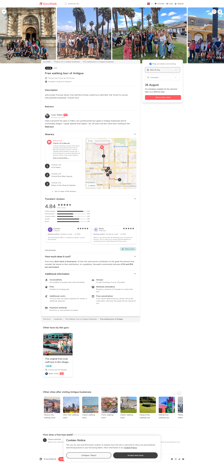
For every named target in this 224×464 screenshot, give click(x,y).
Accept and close (135, 455)
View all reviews (50, 250)
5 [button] (110, 172)
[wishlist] (214, 11)
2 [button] (106, 170)
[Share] (219, 11)
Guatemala (58, 319)
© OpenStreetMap (128, 186)
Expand (92, 186)
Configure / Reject (88, 455)
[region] (110, 163)
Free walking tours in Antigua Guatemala (98, 62)
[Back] (4, 11)
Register (181, 4)
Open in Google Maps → (61, 158)
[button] (102, 147)
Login (171, 4)
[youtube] (183, 459)
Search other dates (163, 97)
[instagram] (175, 459)
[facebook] (172, 459)
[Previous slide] (5, 35)
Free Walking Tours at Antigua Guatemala (81, 319)
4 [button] (108, 168)
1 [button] (103, 156)
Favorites (161, 4)
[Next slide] (218, 35)
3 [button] (107, 175)
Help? (62, 459)
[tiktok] (179, 459)
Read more (49, 106)
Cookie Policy (130, 447)
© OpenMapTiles (116, 186)
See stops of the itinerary (65, 191)
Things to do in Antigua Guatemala (67, 62)
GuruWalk (47, 62)
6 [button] (119, 179)
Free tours (47, 319)
